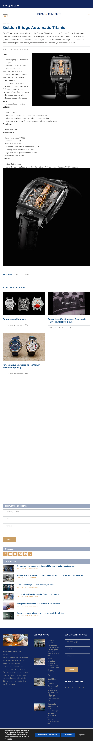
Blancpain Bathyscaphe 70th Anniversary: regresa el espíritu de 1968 (53, 711)
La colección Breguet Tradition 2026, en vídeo (35, 585)
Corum (5, 23)
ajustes (9, 739)
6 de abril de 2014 (11, 49)
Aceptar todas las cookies (47, 735)
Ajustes (82, 735)
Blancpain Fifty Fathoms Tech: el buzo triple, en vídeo (38, 604)
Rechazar (68, 735)
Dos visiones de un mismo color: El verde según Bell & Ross (40, 613)
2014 (16, 274)
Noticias (11, 23)
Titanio (27, 274)
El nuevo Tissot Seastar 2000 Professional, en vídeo (38, 594)
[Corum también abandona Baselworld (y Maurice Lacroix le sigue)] (69, 303)
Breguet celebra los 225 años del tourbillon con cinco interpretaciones (45, 566)
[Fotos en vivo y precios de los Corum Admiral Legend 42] (24, 347)
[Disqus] (46, 409)
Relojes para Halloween (15, 319)
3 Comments (20, 325)
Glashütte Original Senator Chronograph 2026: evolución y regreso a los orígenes (50, 575)
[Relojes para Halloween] (24, 303)
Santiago (25, 49)
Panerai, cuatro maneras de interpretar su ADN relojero (53, 645)
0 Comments (65, 327)
